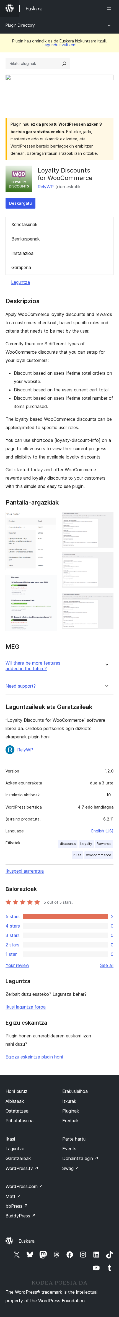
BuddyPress (21, 1216)
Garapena (21, 267)
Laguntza (20, 282)
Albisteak (15, 1101)
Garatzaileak (18, 1158)
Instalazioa (22, 253)
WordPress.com (24, 1186)
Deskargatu (20, 203)
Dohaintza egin (80, 1158)
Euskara (27, 1241)
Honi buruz (16, 1091)
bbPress (17, 1206)
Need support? (21, 686)
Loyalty (86, 844)
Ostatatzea (17, 1111)
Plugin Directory (20, 25)
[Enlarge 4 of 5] (106, 560)
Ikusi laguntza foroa (26, 1007)
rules (77, 855)
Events (69, 1148)
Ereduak (70, 1120)
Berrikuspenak (25, 239)
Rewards (104, 844)
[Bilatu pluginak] (64, 63)
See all (106, 965)
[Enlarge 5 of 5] (106, 600)
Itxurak (69, 1101)
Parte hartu (74, 1139)
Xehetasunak (24, 224)
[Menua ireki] (110, 8)
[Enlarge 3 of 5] (106, 519)
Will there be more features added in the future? (33, 665)
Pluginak (70, 1111)
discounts (68, 844)
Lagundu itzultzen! (59, 44)
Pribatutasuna (19, 1120)
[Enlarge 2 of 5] (50, 582)
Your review (17, 965)
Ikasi (10, 1139)
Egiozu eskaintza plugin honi (34, 1057)
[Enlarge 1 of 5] (50, 519)
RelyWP (45, 186)
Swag (70, 1168)
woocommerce (98, 855)
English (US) (102, 831)
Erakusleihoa (75, 1091)
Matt (13, 1196)
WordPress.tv (22, 1168)
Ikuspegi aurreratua (25, 871)
